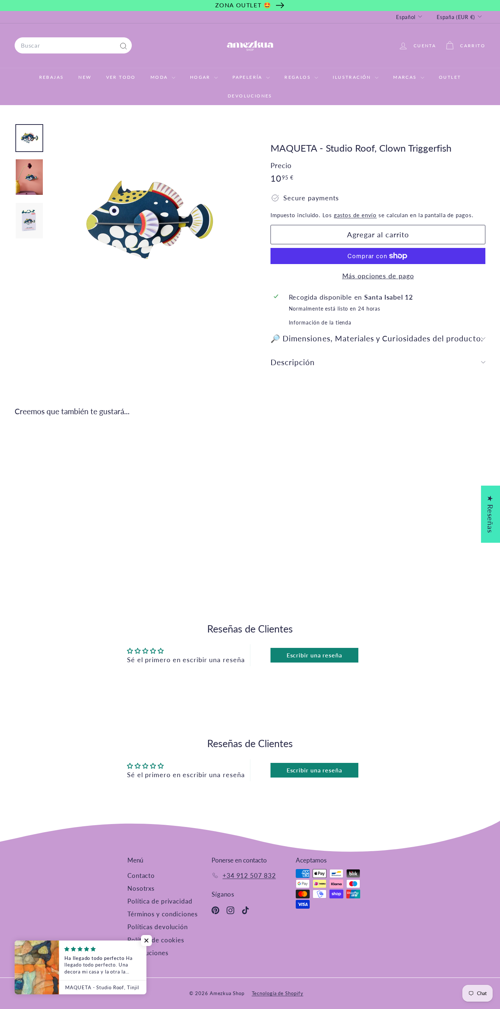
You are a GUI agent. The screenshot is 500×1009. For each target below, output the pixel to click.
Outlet (450, 77)
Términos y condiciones (162, 914)
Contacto (141, 875)
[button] (146, 940)
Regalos (298, 77)
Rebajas (51, 77)
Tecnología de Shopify (277, 993)
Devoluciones (250, 96)
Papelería (248, 77)
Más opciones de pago (378, 276)
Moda (160, 77)
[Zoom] (147, 221)
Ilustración (353, 77)
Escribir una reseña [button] (314, 655)
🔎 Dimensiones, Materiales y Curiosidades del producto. (376, 338)
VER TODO (121, 77)
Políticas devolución (157, 927)
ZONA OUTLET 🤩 (243, 4)
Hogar (201, 77)
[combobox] (73, 45)
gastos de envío (355, 215)
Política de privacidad (160, 901)
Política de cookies (155, 940)
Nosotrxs (140, 888)
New (84, 77)
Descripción (292, 362)
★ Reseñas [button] (490, 514)
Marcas (406, 77)
